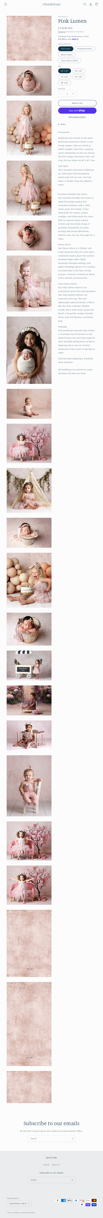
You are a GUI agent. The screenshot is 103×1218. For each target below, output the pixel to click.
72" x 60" (64, 77)
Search (46, 1165)
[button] (5, 4)
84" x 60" (78, 77)
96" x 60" (64, 83)
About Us (56, 1165)
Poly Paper (66, 49)
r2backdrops (16, 1212)
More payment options (77, 117)
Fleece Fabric (67, 55)
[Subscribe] (72, 1139)
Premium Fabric (84, 49)
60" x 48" (64, 71)
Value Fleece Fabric (70, 60)
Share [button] (63, 124)
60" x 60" (78, 71)
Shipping (61, 32)
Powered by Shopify (28, 1212)
